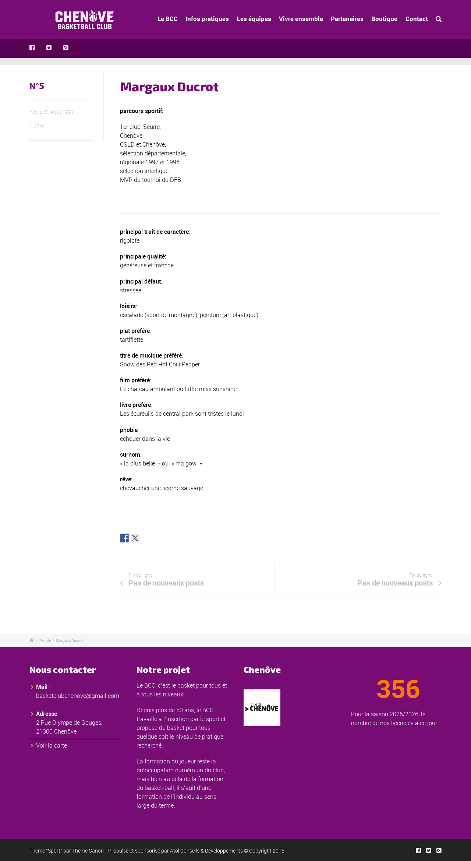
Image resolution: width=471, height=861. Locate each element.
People (45, 640)
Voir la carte (51, 745)
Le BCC (167, 18)
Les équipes (254, 18)
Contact (417, 18)
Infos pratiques (207, 18)
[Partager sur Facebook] (124, 538)
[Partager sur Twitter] (135, 538)
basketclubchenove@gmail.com (77, 696)
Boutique (384, 18)
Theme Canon (88, 850)
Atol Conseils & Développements (206, 850)
